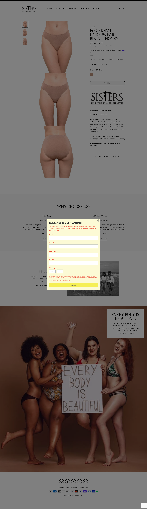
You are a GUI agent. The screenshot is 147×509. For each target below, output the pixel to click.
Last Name (52, 251)
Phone (51, 259)
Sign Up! (73, 285)
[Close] (98, 220)
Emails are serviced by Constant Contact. (61, 280)
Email (51, 234)
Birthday (52, 268)
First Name (53, 242)
